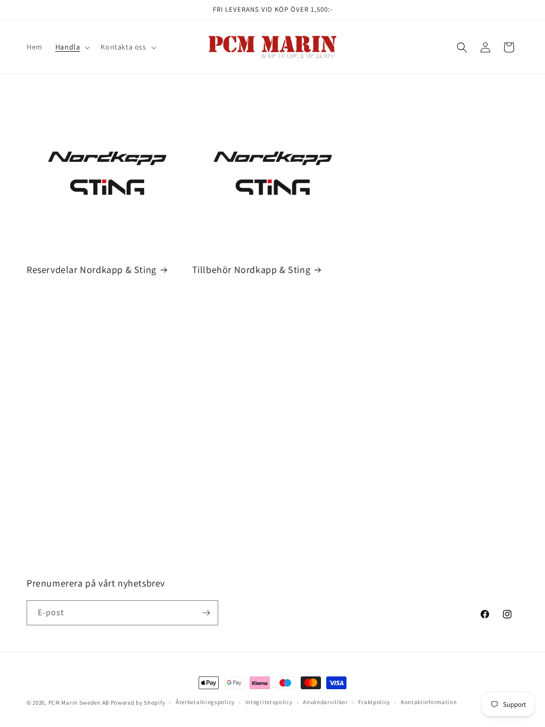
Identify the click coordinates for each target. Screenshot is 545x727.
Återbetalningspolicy (205, 702)
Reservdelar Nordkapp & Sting (91, 269)
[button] (72, 47)
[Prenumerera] (206, 612)
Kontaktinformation (429, 702)
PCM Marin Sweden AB (78, 702)
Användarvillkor (325, 702)
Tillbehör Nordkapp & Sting (251, 269)
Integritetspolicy (269, 702)
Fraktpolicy (374, 702)
